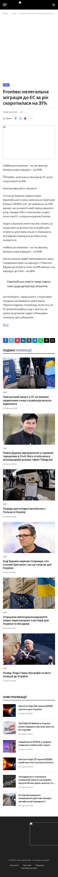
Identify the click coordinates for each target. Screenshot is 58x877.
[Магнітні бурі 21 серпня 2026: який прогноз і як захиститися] (9, 763)
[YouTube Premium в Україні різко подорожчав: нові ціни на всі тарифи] (9, 728)
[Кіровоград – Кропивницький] (29, 5)
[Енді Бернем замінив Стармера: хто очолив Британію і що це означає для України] (29, 537)
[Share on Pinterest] (25, 118)
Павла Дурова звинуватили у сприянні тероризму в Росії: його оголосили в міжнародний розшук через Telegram (28, 456)
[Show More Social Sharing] (31, 118)
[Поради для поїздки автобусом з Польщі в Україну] (29, 484)
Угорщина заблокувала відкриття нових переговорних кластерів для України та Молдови (26, 620)
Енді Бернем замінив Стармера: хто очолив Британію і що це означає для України (27, 565)
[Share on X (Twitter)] (20, 118)
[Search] (53, 4)
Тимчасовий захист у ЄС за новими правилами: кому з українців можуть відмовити (27, 400)
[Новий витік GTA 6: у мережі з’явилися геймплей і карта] (9, 746)
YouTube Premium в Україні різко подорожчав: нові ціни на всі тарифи (36, 726)
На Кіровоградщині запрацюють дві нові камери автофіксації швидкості (34, 798)
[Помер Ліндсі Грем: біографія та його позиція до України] (29, 649)
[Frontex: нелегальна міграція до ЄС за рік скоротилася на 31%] (29, 142)
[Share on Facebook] (15, 118)
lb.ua (5, 324)
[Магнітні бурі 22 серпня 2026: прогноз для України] (9, 710)
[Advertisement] (29, 48)
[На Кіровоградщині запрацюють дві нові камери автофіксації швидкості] (9, 799)
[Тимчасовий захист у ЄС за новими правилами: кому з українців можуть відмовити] (29, 373)
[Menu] (5, 4)
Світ (6, 85)
